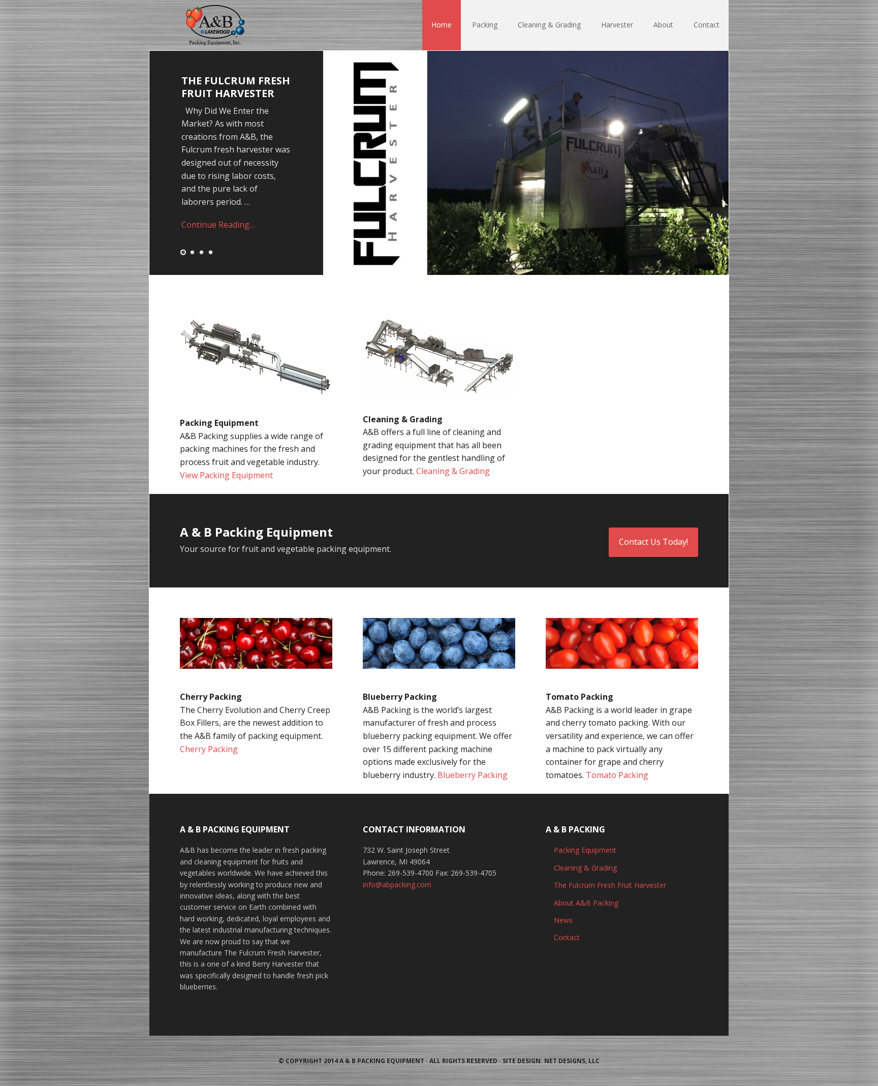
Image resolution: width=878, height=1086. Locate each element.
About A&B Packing (586, 903)
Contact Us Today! (653, 541)
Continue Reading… (218, 212)
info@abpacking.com (397, 884)
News (563, 920)
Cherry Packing (209, 749)
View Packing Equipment (226, 475)
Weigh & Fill (215, 80)
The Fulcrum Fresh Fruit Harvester (610, 885)
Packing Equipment (585, 850)
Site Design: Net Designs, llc (551, 1061)
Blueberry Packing (472, 775)
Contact (567, 937)
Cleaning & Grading (453, 471)
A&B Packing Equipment (215, 25)
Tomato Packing (617, 775)
